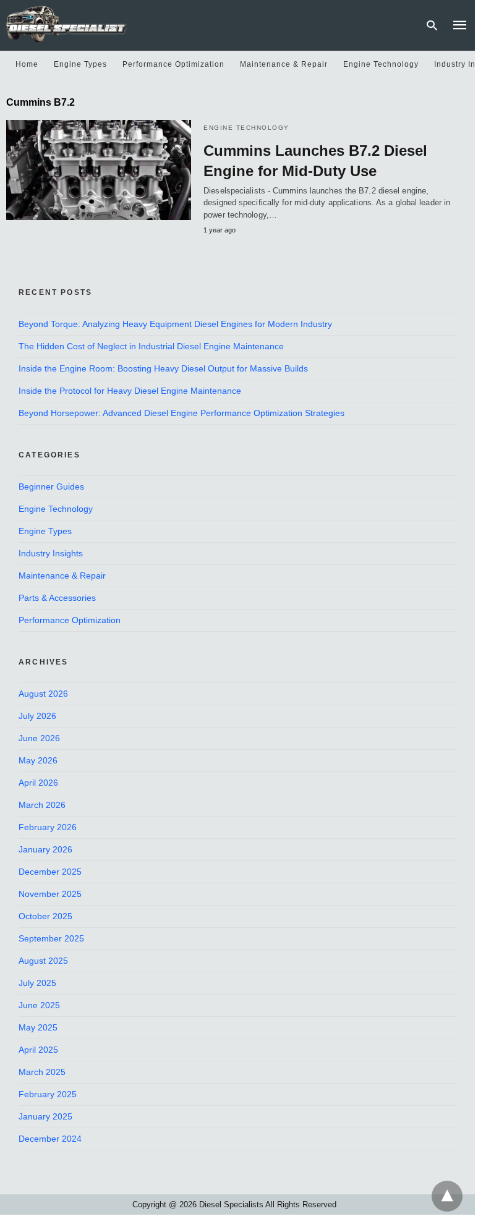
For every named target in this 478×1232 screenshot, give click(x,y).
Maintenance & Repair (284, 64)
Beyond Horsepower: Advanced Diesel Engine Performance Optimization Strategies (181, 413)
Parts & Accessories (57, 598)
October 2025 (45, 916)
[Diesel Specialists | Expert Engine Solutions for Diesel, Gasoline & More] (66, 23)
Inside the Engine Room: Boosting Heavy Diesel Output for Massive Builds (163, 368)
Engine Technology (381, 64)
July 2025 (37, 983)
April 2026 (38, 783)
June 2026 (39, 738)
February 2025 (48, 1094)
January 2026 (45, 849)
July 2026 (37, 716)
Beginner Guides (51, 486)
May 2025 (38, 1027)
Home (26, 64)
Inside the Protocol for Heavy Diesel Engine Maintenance (130, 391)
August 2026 (43, 694)
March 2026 (42, 805)
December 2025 (50, 872)
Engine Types (80, 64)
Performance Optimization (173, 64)
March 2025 (42, 1072)
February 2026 (48, 827)
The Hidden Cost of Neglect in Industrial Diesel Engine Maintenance (151, 346)
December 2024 (50, 1139)
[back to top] (447, 1196)
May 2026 (38, 760)
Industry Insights (51, 553)
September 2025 (51, 938)
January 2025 (45, 1116)
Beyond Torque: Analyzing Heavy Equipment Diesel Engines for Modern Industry (175, 324)
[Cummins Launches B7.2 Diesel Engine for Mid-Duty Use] (98, 170)
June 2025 (39, 1005)
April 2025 (38, 1050)
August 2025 (43, 961)
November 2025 (50, 894)
